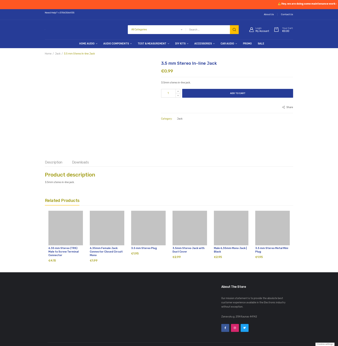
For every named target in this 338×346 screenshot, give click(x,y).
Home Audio (87, 43)
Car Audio (227, 43)
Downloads (80, 162)
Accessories (203, 43)
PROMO (247, 43)
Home (48, 53)
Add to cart (237, 93)
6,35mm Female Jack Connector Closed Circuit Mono (106, 252)
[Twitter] (245, 328)
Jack (58, 53)
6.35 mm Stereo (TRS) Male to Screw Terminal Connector (63, 252)
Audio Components (116, 43)
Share (289, 107)
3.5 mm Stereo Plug (144, 248)
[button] (49, 66)
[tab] (53, 163)
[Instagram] (235, 328)
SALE (261, 43)
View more (179, 342)
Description (53, 162)
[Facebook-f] (225, 328)
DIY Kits (180, 43)
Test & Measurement (152, 43)
